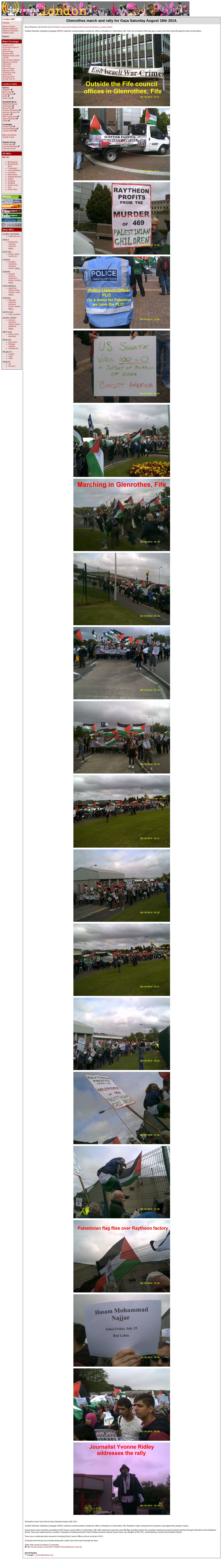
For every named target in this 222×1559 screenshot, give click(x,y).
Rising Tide (7, 108)
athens (11, 280)
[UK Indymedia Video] (12, 213)
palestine (12, 336)
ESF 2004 (6, 66)
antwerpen (12, 278)
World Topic (12, 189)
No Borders (7, 106)
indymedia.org (14, 236)
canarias (12, 244)
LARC (4, 96)
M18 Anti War (7, 51)
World (110, 27)
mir (9, 364)
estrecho (12, 246)
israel (16, 334)
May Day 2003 (8, 77)
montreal (12, 266)
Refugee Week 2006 (10, 56)
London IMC (8, 19)
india (10, 314)
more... (11, 248)
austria (18, 280)
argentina (12, 288)
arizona (11, 320)
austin (17, 324)
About (4, 26)
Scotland (11, 181)
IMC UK (5, 157)
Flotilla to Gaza (60, 27)
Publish (5, 33)
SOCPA (5, 58)
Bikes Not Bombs (9, 135)
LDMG (5, 121)
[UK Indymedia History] (12, 227)
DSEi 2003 (6, 75)
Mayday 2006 (8, 54)
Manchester (12, 175)
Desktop (5, 23)
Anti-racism (84, 27)
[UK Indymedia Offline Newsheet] (12, 222)
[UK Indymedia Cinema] (12, 208)
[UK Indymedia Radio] (12, 218)
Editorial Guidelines (10, 31)
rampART (6, 90)
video (10, 358)
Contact (12, 26)
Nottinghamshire (14, 177)
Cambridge (12, 168)
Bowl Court (6, 92)
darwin (17, 306)
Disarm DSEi (7, 127)
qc (16, 256)
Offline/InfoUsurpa (9, 104)
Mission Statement (10, 29)
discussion (12, 342)
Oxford (10, 179)
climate (11, 354)
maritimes (12, 264)
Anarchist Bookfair (9, 146)
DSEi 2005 (6, 64)
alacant (11, 274)
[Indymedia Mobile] (12, 199)
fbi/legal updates (11, 345)
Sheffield (11, 183)
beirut (10, 334)
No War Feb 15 (8, 79)
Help (12, 33)
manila (11, 256)
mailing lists (13, 348)
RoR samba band (9, 117)
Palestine (94, 27)
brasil (17, 290)
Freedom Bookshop (10, 110)
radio (10, 356)
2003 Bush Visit (8, 73)
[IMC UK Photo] (12, 204)
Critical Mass (7, 144)
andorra (11, 276)
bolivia (11, 290)
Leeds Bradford (14, 170)
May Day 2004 (8, 70)
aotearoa (12, 302)
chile (18, 292)
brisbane (12, 304)
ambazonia (13, 242)
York (9, 187)
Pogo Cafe (6, 98)
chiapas (11, 292)
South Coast (13, 185)
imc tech (11, 366)
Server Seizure (8, 68)
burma (11, 254)
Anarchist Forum (9, 149)
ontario (11, 268)
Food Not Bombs (9, 129)
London (103, 27)
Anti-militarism (73, 27)
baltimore (12, 326)
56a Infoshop (7, 94)
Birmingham (13, 162)
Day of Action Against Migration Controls (11, 61)
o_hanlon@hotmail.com (43, 1555)
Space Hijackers (9, 119)
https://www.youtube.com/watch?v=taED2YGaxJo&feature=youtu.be (54, 1547)
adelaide (12, 300)
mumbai (16, 314)
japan (17, 254)
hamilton (12, 262)
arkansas (12, 322)
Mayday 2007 (8, 45)
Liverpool (11, 172)
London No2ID (8, 131)
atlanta (11, 324)
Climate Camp (8, 137)
